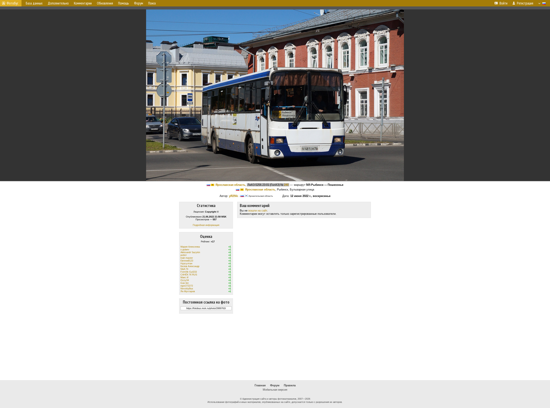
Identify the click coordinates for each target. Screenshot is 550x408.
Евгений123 (186, 260)
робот (183, 255)
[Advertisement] (275, 347)
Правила (290, 385)
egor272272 (186, 285)
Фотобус (12, 3)
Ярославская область (230, 184)
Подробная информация (206, 225)
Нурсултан (186, 263)
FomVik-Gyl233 (188, 271)
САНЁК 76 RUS (188, 274)
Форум (275, 385)
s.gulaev (184, 249)
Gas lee (184, 283)
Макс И (184, 277)
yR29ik (233, 196)
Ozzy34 (184, 280)
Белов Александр (189, 266)
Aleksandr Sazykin (190, 252)
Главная (260, 385)
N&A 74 (184, 269)
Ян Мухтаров (187, 291)
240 (286, 184)
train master (186, 258)
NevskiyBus (186, 288)
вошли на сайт (257, 210)
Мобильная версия (275, 389)
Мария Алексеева (190, 246)
